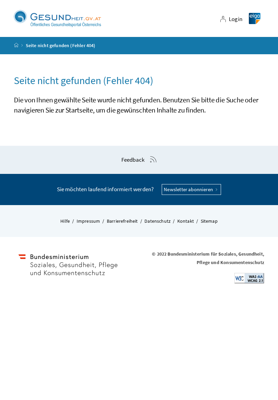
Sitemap (209, 221)
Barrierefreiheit (122, 221)
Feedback (132, 159)
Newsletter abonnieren (189, 189)
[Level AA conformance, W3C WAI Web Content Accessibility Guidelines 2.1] (249, 277)
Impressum (88, 221)
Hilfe (65, 221)
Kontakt (185, 221)
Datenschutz (157, 221)
